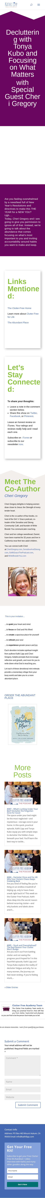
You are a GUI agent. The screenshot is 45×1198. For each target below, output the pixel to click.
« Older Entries (11, 987)
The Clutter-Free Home (19, 308)
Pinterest (28, 416)
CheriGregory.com (14, 549)
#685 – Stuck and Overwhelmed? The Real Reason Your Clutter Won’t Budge (21, 947)
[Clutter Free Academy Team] (6, 1012)
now (21, 444)
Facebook (15, 416)
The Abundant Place (18, 322)
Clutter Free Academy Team (27, 1005)
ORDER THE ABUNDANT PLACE (20, 696)
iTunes (25, 437)
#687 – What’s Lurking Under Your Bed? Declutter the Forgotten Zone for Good (22, 811)
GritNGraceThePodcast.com (21, 553)
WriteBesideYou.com (17, 556)
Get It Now (22, 1184)
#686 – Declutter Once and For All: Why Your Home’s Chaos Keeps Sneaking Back (22, 879)
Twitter (33, 413)
